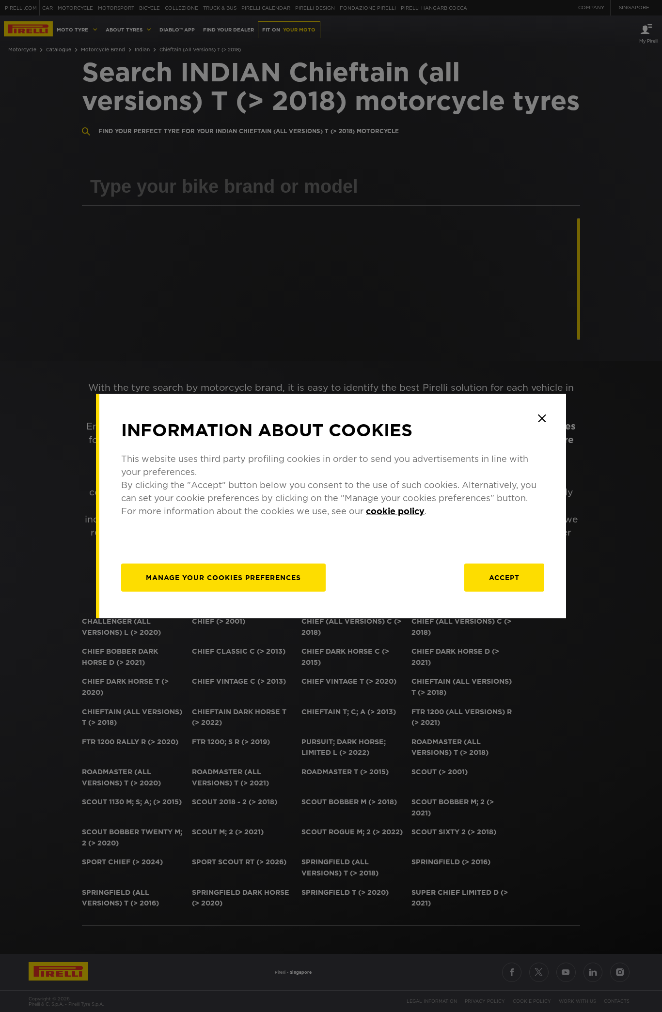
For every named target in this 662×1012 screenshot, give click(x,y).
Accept (504, 577)
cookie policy (395, 511)
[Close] (542, 418)
